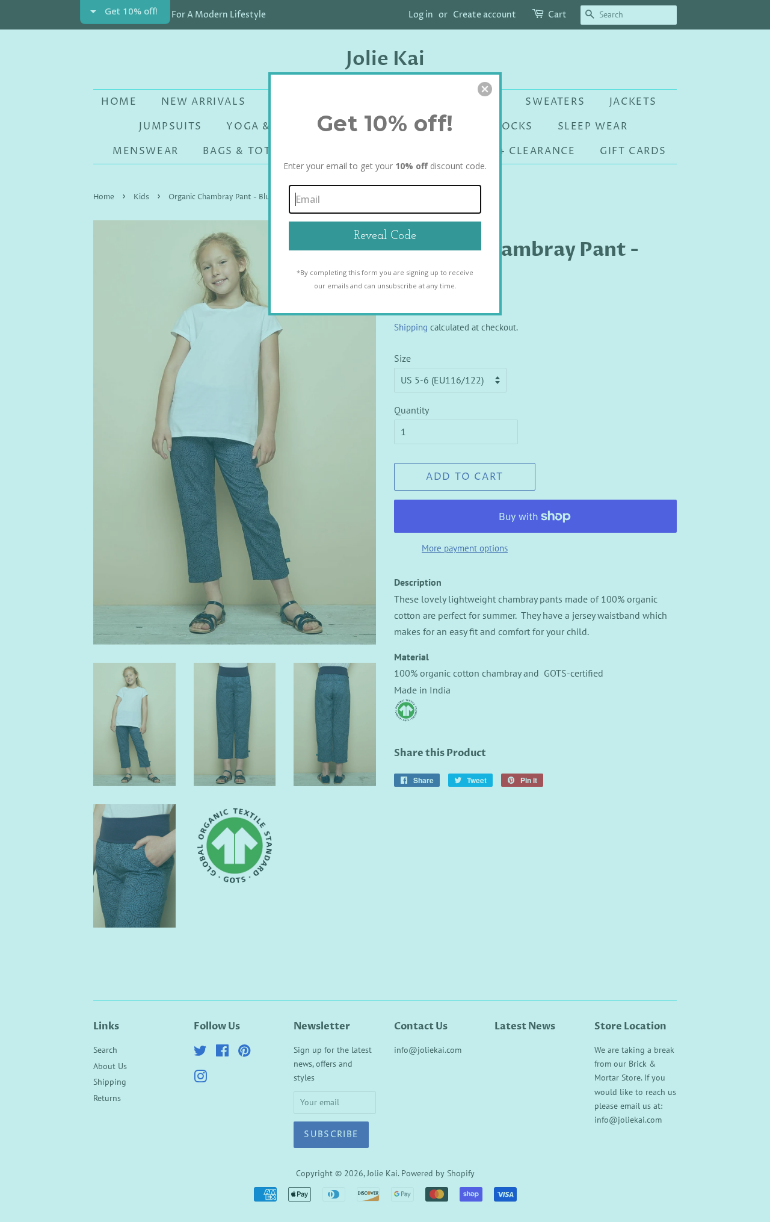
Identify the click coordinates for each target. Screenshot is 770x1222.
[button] (485, 89)
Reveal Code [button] (385, 236)
